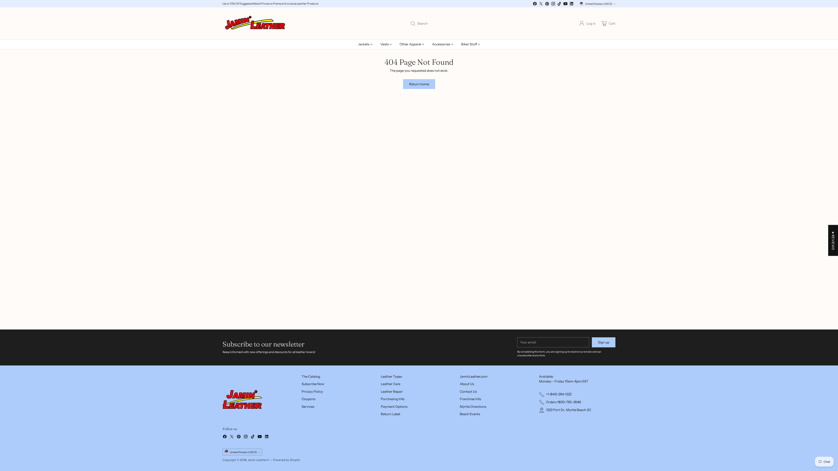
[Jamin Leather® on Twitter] (541, 4)
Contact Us (468, 391)
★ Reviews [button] (833, 240)
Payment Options (394, 406)
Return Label (390, 414)
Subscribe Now (313, 384)
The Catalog (311, 376)
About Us (467, 384)
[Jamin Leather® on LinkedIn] (571, 4)
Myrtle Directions (473, 406)
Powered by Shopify (286, 460)
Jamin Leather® (258, 460)
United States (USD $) (598, 3)
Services (308, 406)
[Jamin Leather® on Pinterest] (547, 4)
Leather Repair (392, 391)
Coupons (308, 399)
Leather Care (390, 384)
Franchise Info (470, 399)
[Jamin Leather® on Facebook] (535, 4)
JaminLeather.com (474, 376)
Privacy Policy (312, 391)
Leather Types (391, 376)
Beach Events (470, 414)
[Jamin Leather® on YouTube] (565, 4)
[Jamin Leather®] (255, 23)
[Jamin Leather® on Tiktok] (559, 4)
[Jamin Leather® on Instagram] (553, 4)
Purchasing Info (393, 399)
